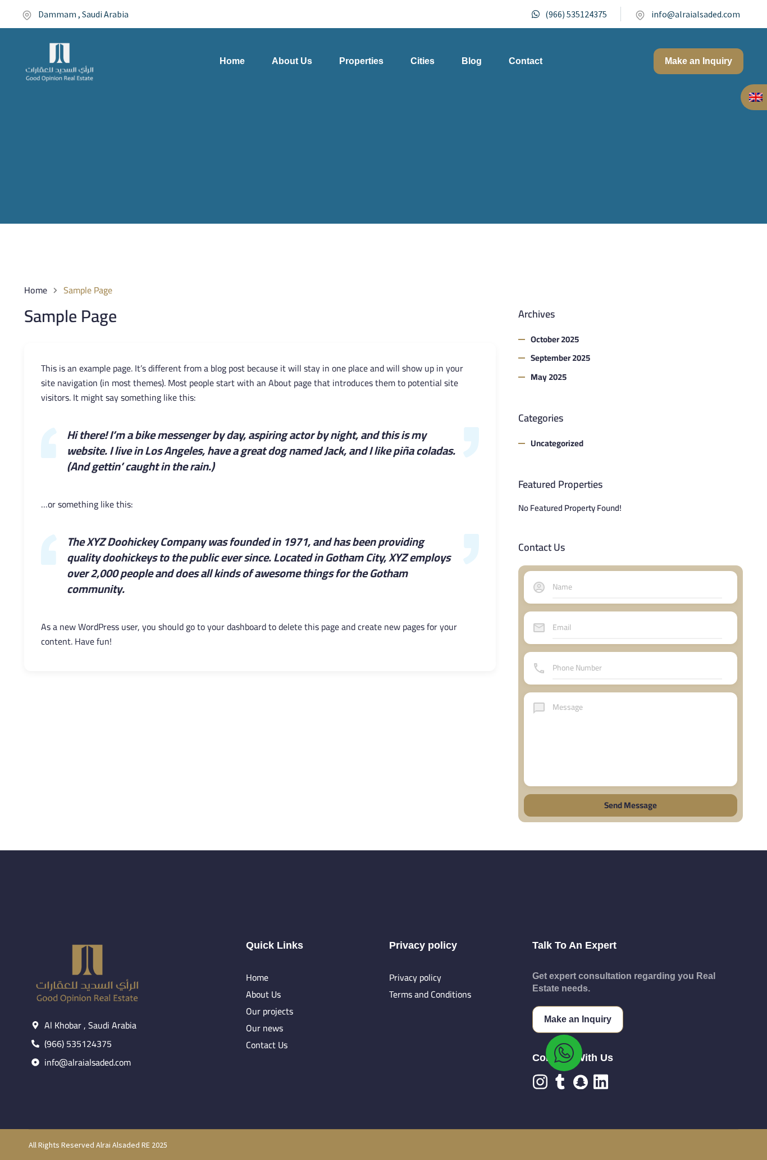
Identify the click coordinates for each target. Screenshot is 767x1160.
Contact (525, 61)
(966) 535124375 (576, 14)
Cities (422, 61)
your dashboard (236, 626)
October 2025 (555, 339)
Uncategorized (557, 443)
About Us (292, 61)
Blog (472, 61)
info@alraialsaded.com (695, 14)
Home (232, 61)
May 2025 (549, 377)
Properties (361, 61)
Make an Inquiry (698, 61)
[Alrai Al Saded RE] (59, 61)
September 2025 (560, 358)
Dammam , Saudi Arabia (83, 14)
